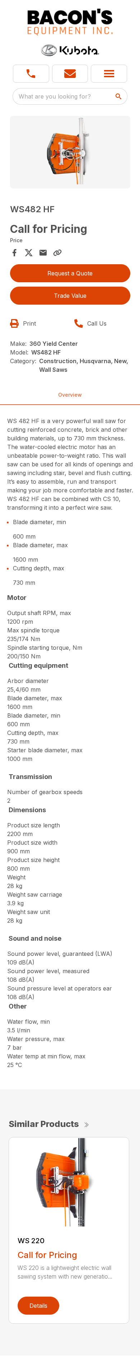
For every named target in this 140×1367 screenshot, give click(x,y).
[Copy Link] (57, 252)
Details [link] (38, 1305)
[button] (31, 74)
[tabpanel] (70, 153)
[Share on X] (28, 252)
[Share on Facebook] (14, 252)
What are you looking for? (55, 96)
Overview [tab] (70, 395)
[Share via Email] (43, 252)
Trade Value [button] (70, 295)
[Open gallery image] (70, 152)
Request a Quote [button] (70, 273)
